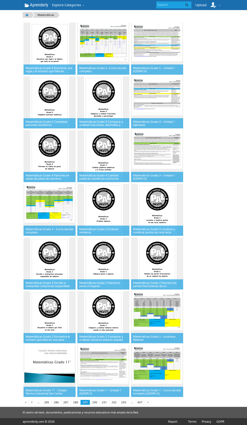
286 (56, 402)
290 (94, 402)
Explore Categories (66, 5)
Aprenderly (38, 5)
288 (75, 402)
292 (114, 402)
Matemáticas (45, 15)
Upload (201, 5)
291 (104, 402)
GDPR (220, 421)
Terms (192, 421)
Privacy (206, 421)
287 (65, 402)
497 (139, 402)
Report (172, 421)
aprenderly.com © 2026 (39, 421)
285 (46, 402)
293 (123, 402)
